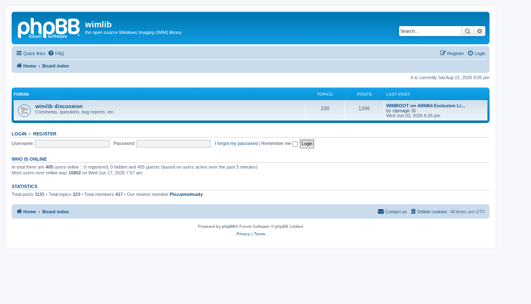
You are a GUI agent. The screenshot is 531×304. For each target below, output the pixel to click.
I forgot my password (236, 143)
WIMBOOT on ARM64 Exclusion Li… (425, 105)
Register (44, 133)
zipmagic (401, 110)
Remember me (276, 143)
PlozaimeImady (186, 194)
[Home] (49, 27)
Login (19, 133)
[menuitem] (56, 53)
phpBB (228, 226)
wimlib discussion (59, 106)
